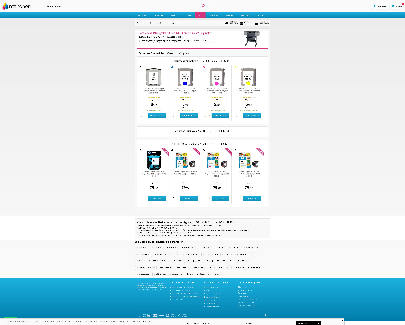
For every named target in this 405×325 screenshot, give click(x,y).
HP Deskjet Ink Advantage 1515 (163, 254)
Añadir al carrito (157, 115)
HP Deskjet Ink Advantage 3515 (188, 254)
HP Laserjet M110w (165, 267)
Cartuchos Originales (178, 53)
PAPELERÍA (245, 15)
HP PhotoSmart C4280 (210, 254)
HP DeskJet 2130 (142, 248)
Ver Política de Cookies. (144, 321)
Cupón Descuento (212, 303)
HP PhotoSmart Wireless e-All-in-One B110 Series (239, 254)
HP (200, 15)
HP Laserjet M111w (182, 267)
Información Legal (212, 287)
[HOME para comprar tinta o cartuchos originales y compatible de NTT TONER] (17, 9)
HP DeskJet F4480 (142, 254)
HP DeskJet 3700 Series (250, 248)
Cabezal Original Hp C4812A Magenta (217, 174)
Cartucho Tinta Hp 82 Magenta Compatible (217, 91)
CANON (174, 15)
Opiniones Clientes (212, 307)
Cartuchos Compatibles (151, 53)
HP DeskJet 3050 (203, 248)
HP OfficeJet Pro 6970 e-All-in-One (181, 274)
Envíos (208, 290)
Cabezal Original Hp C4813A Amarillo (248, 174)
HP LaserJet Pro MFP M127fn (216, 261)
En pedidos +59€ (234, 22)
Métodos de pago (264, 22)
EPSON (188, 15)
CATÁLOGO (142, 15)
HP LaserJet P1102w (255, 267)
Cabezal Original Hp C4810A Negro (154, 174)
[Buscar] (203, 5)
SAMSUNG (214, 15)
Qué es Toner (178, 299)
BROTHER (159, 15)
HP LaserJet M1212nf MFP (202, 267)
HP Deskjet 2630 (172, 248)
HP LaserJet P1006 (237, 267)
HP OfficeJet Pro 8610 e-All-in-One (208, 274)
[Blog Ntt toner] (266, 316)
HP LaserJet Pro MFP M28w (145, 267)
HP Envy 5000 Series (143, 274)
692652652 (249, 22)
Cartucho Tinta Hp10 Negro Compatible (154, 91)
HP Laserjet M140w (221, 267)
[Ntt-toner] (137, 23)
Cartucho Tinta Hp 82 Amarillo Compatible (249, 91)
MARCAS (229, 15)
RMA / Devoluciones (213, 297)
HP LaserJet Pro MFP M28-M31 (240, 261)
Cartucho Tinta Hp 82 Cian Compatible (185, 91)
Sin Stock (157, 198)
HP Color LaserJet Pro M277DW (147, 261)
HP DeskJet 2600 (157, 248)
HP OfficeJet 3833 (160, 274)
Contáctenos (210, 300)
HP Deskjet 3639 (232, 248)
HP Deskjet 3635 (217, 248)
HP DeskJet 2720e (187, 248)
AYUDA (261, 15)
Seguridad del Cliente (213, 294)
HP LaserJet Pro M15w (194, 261)
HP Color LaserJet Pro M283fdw (172, 261)
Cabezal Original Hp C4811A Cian (185, 173)
